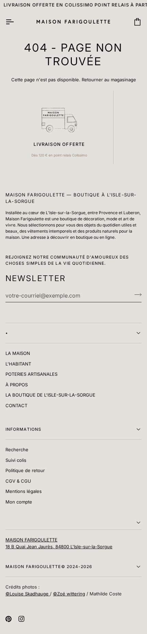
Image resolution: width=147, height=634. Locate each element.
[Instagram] (21, 619)
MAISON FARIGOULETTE (31, 539)
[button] (73, 523)
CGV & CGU (18, 481)
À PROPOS (16, 384)
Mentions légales (23, 491)
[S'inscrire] (136, 294)
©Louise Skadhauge (27, 593)
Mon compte (18, 502)
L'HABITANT (18, 364)
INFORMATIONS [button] (23, 429)
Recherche (16, 449)
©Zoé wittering (69, 593)
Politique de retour (25, 470)
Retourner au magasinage (109, 79)
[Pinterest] (8, 619)
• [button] (6, 332)
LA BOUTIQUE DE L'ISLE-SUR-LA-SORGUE (50, 395)
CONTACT (16, 405)
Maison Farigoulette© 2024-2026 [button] (48, 566)
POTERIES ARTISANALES (31, 374)
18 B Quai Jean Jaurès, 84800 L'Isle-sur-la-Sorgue (58, 546)
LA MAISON (17, 353)
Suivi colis (15, 460)
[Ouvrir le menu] (15, 21)
